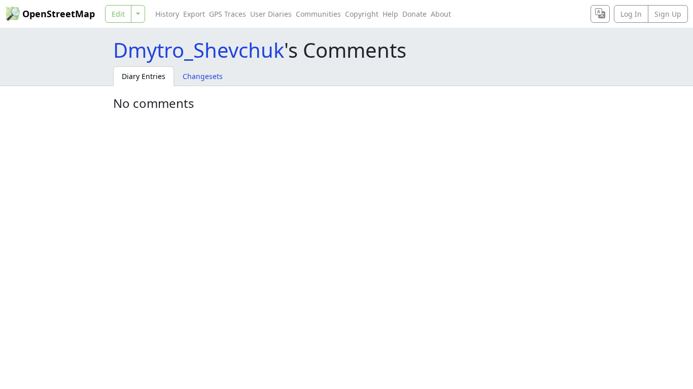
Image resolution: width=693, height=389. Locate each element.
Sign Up (667, 14)
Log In (631, 14)
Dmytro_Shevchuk (198, 50)
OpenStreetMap (58, 14)
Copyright (361, 14)
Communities (318, 14)
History (167, 14)
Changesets (203, 76)
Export (194, 14)
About (441, 14)
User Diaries (271, 14)
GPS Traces (227, 14)
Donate (414, 14)
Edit (118, 14)
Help (390, 14)
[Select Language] (600, 14)
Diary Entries (143, 76)
